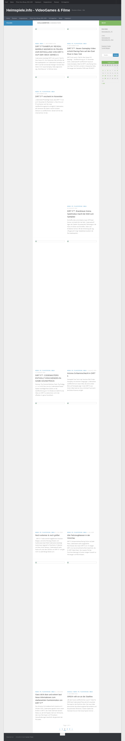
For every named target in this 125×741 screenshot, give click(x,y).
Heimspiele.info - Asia (107, 40)
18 (105, 75)
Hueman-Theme (29, 737)
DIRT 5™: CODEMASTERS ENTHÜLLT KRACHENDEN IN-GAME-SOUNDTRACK (48, 378)
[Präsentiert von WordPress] (14, 737)
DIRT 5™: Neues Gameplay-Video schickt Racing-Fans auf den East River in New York (81, 51)
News (37, 43)
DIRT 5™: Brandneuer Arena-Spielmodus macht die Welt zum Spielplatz (80, 214)
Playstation (78, 43)
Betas (12, 2)
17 (103, 75)
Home (8, 18)
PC (72, 43)
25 (105, 78)
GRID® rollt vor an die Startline (80, 697)
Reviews (56, 2)
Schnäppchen (65, 2)
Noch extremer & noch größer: (47, 535)
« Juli (103, 83)
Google (69, 691)
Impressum (38, 2)
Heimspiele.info (106, 38)
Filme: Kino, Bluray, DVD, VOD (24, 2)
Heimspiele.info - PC (107, 31)
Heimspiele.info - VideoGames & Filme (38, 10)
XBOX (41, 43)
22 (115, 75)
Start (6, 2)
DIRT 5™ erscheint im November (48, 96)
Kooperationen (48, 2)
